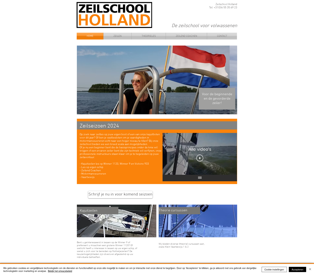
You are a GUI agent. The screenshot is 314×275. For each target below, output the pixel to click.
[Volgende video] (230, 154)
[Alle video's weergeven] (200, 178)
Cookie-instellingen (274, 269)
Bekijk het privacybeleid (60, 271)
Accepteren (297, 269)
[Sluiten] (310, 269)
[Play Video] (199, 158)
